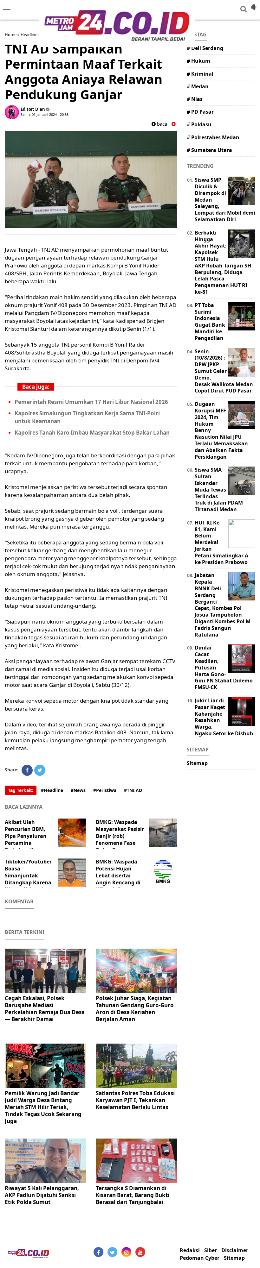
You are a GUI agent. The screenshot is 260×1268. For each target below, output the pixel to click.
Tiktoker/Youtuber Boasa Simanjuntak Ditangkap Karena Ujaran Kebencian (28, 875)
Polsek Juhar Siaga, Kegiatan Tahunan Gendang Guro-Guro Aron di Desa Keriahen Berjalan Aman (135, 1009)
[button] (253, 4)
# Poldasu (199, 124)
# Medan (198, 86)
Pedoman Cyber (199, 1258)
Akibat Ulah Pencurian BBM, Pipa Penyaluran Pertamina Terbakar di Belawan (26, 839)
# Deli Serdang (205, 48)
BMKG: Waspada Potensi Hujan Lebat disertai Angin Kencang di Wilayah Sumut (118, 875)
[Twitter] (39, 770)
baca (161, 124)
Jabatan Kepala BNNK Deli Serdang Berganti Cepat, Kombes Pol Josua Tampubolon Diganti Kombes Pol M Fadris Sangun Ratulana (222, 605)
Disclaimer (234, 1250)
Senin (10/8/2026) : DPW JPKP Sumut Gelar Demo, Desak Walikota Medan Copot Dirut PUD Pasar (224, 371)
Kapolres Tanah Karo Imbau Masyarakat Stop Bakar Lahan (92, 432)
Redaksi (190, 1250)
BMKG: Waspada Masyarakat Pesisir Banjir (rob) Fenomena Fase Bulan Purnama (120, 836)
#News (78, 790)
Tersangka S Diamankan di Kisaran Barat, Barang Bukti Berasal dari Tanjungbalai (132, 1195)
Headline (29, 34)
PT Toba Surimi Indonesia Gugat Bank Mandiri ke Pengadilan (210, 322)
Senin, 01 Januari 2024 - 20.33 (44, 114)
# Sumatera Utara (209, 150)
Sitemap (197, 763)
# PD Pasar (200, 111)
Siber (210, 1250)
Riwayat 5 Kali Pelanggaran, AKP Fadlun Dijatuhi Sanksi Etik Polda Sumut (42, 1195)
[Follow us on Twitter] (112, 1252)
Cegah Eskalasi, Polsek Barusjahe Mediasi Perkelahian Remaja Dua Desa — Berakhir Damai (45, 1009)
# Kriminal (200, 73)
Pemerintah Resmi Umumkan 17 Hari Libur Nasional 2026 (91, 401)
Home (10, 34)
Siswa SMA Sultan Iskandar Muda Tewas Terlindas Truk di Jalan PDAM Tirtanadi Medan (219, 489)
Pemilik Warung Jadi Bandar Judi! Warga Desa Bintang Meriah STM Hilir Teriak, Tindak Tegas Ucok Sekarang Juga (43, 1107)
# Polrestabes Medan (213, 137)
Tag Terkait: (20, 790)
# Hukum (198, 60)
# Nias (195, 99)
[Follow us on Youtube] (140, 1252)
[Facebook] (27, 770)
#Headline (52, 790)
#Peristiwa (104, 790)
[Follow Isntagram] (126, 1252)
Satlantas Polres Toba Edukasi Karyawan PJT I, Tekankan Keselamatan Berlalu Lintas (135, 1100)
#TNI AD (133, 790)
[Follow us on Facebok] (98, 1252)
